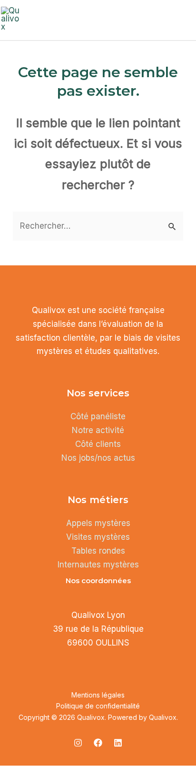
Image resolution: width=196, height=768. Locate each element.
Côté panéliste (98, 416)
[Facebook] (98, 742)
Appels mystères (98, 523)
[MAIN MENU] (184, 19)
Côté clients (98, 444)
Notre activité (98, 430)
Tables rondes (98, 551)
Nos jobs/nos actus (98, 458)
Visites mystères (98, 537)
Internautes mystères (98, 564)
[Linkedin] (118, 742)
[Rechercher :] (98, 226)
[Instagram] (78, 742)
